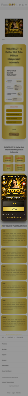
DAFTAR (13, 209)
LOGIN (13, 203)
